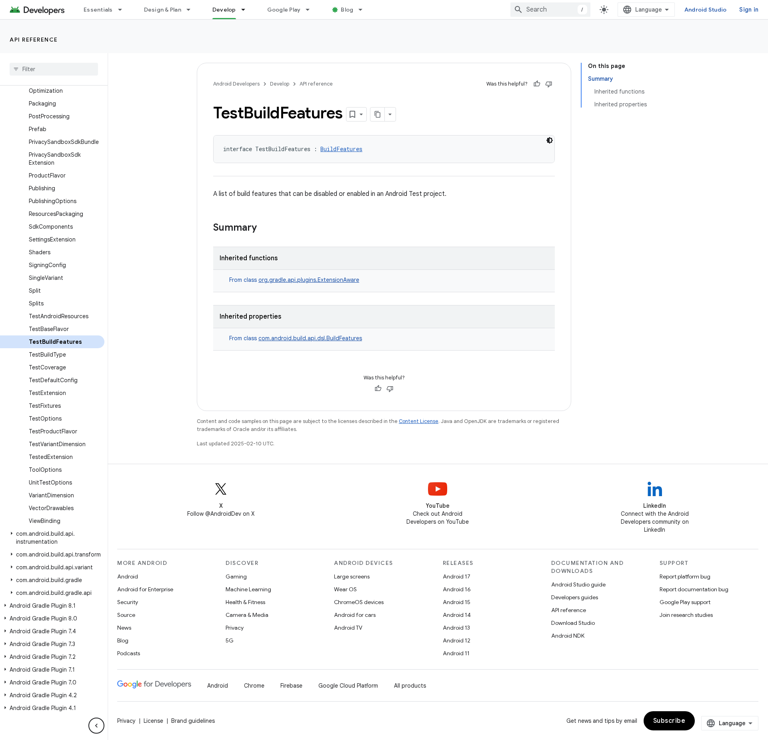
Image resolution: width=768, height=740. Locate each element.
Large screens (352, 576)
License (153, 721)
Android (127, 576)
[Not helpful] (549, 84)
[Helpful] (537, 84)
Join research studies (686, 614)
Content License (418, 421)
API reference (34, 39)
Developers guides (574, 597)
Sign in (748, 9)
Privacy (235, 627)
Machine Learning (248, 589)
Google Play (284, 9)
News (124, 627)
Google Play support (685, 602)
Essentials (98, 9)
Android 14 (457, 614)
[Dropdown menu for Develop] (247, 9)
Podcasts (128, 653)
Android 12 (456, 640)
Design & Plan (162, 9)
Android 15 (456, 602)
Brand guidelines (193, 721)
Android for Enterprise (145, 589)
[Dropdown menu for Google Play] (311, 9)
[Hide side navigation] (96, 726)
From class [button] (294, 279)
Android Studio (705, 9)
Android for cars (355, 614)
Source (126, 614)
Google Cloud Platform (348, 685)
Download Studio (573, 622)
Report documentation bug (694, 589)
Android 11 (456, 653)
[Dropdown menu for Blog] (364, 9)
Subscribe (669, 721)
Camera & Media (247, 614)
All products (410, 685)
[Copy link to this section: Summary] (265, 228)
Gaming (236, 576)
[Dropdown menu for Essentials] (123, 9)
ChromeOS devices (359, 602)
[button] (52, 537)
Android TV (348, 627)
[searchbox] (54, 69)
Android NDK (567, 635)
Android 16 (457, 589)
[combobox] (550, 9)
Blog (347, 9)
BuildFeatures (341, 149)
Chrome (254, 685)
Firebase (291, 685)
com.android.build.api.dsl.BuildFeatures (310, 338)
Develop (224, 9)
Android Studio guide (578, 584)
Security (127, 602)
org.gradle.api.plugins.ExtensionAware (308, 279)
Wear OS (345, 589)
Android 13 (456, 627)
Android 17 (456, 576)
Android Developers (236, 83)
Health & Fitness (245, 602)
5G (230, 640)
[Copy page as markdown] (377, 114)
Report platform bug (685, 576)
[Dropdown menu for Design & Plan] (192, 9)
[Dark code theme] (549, 140)
